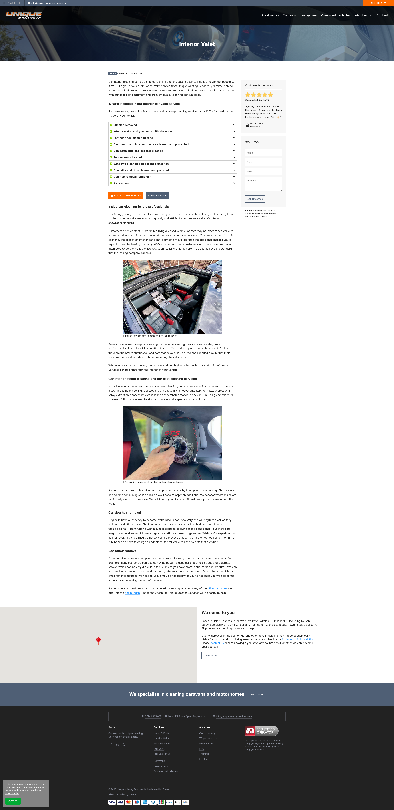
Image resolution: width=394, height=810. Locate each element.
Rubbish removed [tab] (125, 125)
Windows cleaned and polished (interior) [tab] (141, 163)
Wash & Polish (162, 733)
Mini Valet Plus (162, 743)
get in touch (132, 592)
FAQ (201, 748)
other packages (217, 588)
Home (113, 73)
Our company (207, 733)
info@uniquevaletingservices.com (234, 716)
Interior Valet (161, 738)
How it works (207, 743)
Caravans (289, 15)
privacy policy (12, 793)
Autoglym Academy (254, 749)
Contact (382, 15)
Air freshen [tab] (121, 183)
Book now (380, 3)
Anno (166, 789)
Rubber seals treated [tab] (127, 157)
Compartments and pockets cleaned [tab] (138, 150)
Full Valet (287, 639)
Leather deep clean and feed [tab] (133, 137)
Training (204, 753)
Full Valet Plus (305, 639)
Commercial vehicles (335, 15)
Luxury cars (309, 15)
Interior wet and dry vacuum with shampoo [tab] (142, 131)
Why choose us (208, 738)
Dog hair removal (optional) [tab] (132, 176)
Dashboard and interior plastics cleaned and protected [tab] (151, 144)
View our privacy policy (122, 794)
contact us (217, 643)
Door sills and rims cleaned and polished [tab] (141, 170)
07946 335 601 (153, 716)
